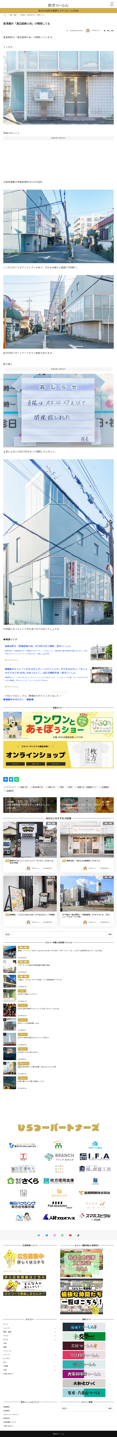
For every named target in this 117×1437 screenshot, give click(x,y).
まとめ (5, 1339)
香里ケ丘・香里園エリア (87, 787)
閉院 (70, 787)
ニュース (6, 1328)
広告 (5, 1370)
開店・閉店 (110, 31)
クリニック (10, 787)
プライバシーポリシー (11, 1414)
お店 (5, 1343)
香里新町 (10, 791)
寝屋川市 (23, 787)
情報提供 (6, 1407)
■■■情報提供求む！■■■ (18, 699)
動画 (5, 1347)
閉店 (62, 787)
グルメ (5, 1335)
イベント (6, 1354)
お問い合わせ (8, 1373)
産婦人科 (51, 787)
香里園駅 (105, 787)
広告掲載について (9, 1422)
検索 (110, 934)
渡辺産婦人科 (37, 787)
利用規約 (6, 1410)
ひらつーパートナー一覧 (12, 1271)
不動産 (5, 1366)
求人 (5, 1362)
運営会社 (6, 1418)
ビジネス (6, 1358)
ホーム (5, 1324)
